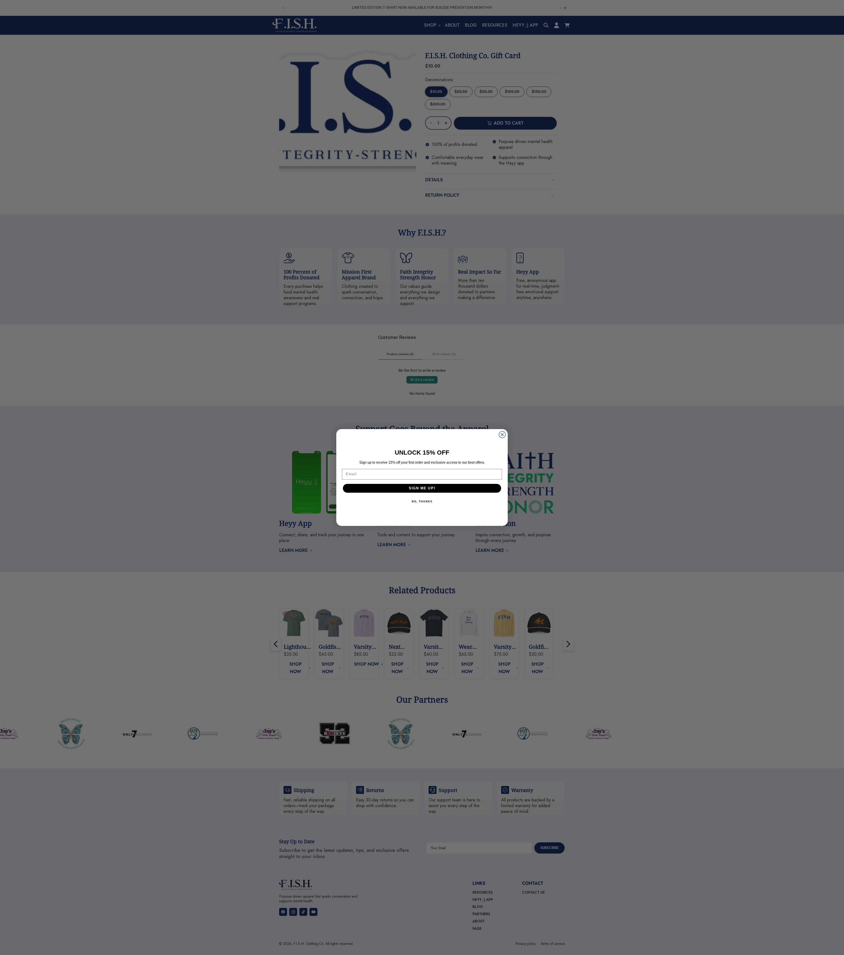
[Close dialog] (502, 434)
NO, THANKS (422, 501)
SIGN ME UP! (422, 488)
